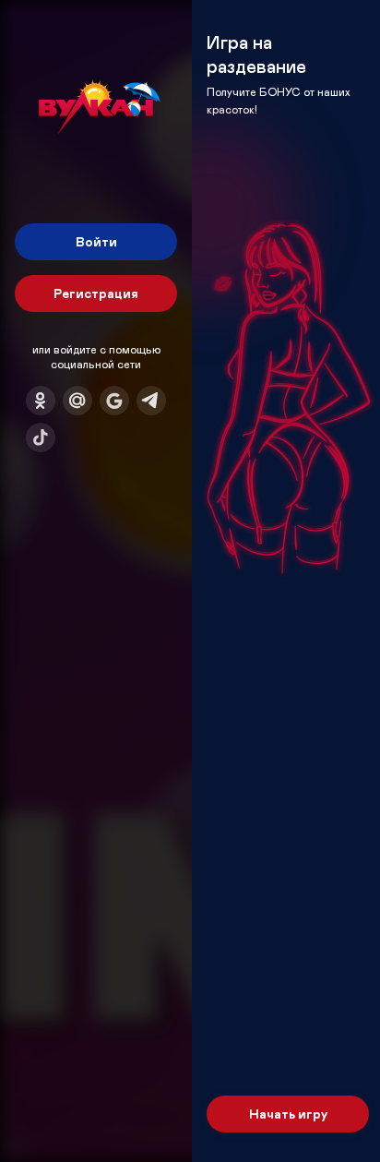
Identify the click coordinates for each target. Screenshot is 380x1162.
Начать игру (288, 1113)
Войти (96, 241)
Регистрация (95, 293)
